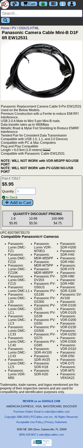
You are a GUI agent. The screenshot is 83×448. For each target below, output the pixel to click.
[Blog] (15, 4)
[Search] (5, 20)
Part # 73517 (11, 178)
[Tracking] (53, 4)
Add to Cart (20, 202)
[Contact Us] (62, 4)
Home (5, 28)
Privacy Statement (56, 422)
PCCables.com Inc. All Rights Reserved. (54, 416)
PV (14, 28)
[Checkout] (43, 4)
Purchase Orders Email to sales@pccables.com (41, 411)
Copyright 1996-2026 (17, 416)
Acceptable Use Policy (29, 422)
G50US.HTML (29, 28)
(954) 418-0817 (27, 434)
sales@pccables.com (51, 434)
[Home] (5, 4)
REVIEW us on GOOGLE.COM (41, 401)
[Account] (71, 4)
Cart (31, 4)
